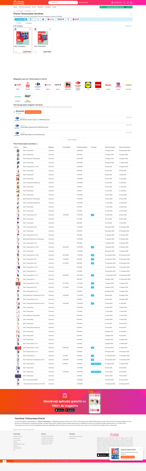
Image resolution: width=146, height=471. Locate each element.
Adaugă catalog (17, 448)
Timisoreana (28, 11)
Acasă (15, 7)
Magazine (40, 7)
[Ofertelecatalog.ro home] (19, 2)
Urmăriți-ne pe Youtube (47, 442)
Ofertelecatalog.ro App (19, 444)
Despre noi (16, 446)
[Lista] (131, 2)
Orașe (54, 7)
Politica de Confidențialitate (62, 461)
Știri (14, 449)
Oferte (34, 7)
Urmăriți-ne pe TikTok (46, 443)
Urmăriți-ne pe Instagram (47, 440)
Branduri (15, 442)
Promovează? (16, 438)
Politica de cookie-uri (75, 461)
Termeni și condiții (50, 461)
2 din (18, 26)
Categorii (48, 7)
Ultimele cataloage (24, 7)
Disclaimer (42, 461)
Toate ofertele (19, 11)
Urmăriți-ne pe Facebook (47, 438)
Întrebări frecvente (17, 436)
